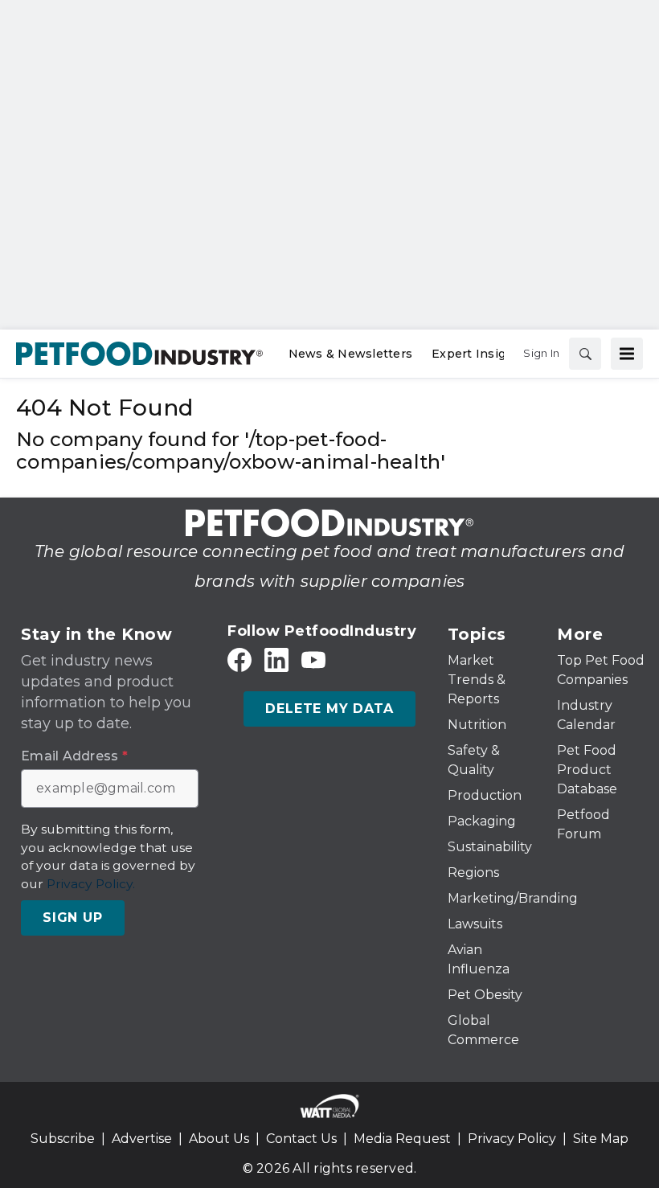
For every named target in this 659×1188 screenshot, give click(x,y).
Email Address (74, 756)
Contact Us (301, 1138)
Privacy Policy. (91, 883)
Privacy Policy (512, 1138)
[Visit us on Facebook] (239, 660)
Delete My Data (329, 708)
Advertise (142, 1138)
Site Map (600, 1138)
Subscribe (63, 1138)
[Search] (585, 354)
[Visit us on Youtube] (313, 660)
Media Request (402, 1138)
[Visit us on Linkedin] (276, 660)
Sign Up (73, 917)
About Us (219, 1138)
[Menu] (627, 354)
